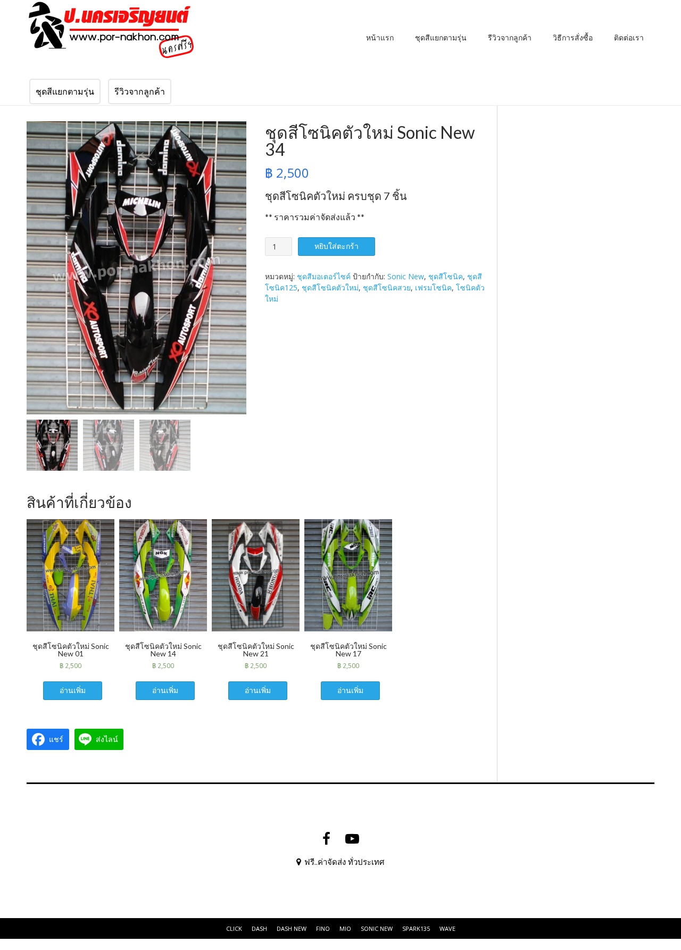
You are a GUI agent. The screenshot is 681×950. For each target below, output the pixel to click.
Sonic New (405, 276)
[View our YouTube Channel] (352, 839)
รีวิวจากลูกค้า (509, 37)
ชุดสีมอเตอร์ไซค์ (324, 276)
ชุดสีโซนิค (445, 276)
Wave (447, 928)
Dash (259, 928)
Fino (323, 928)
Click (234, 928)
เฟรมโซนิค (433, 287)
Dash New (291, 928)
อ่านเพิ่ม (73, 690)
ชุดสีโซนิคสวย (387, 287)
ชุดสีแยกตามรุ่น (441, 37)
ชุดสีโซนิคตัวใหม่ (330, 287)
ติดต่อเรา (629, 37)
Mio (345, 928)
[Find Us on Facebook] (326, 839)
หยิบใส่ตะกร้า (336, 246)
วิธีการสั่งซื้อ (573, 37)
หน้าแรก (380, 37)
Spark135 (416, 928)
